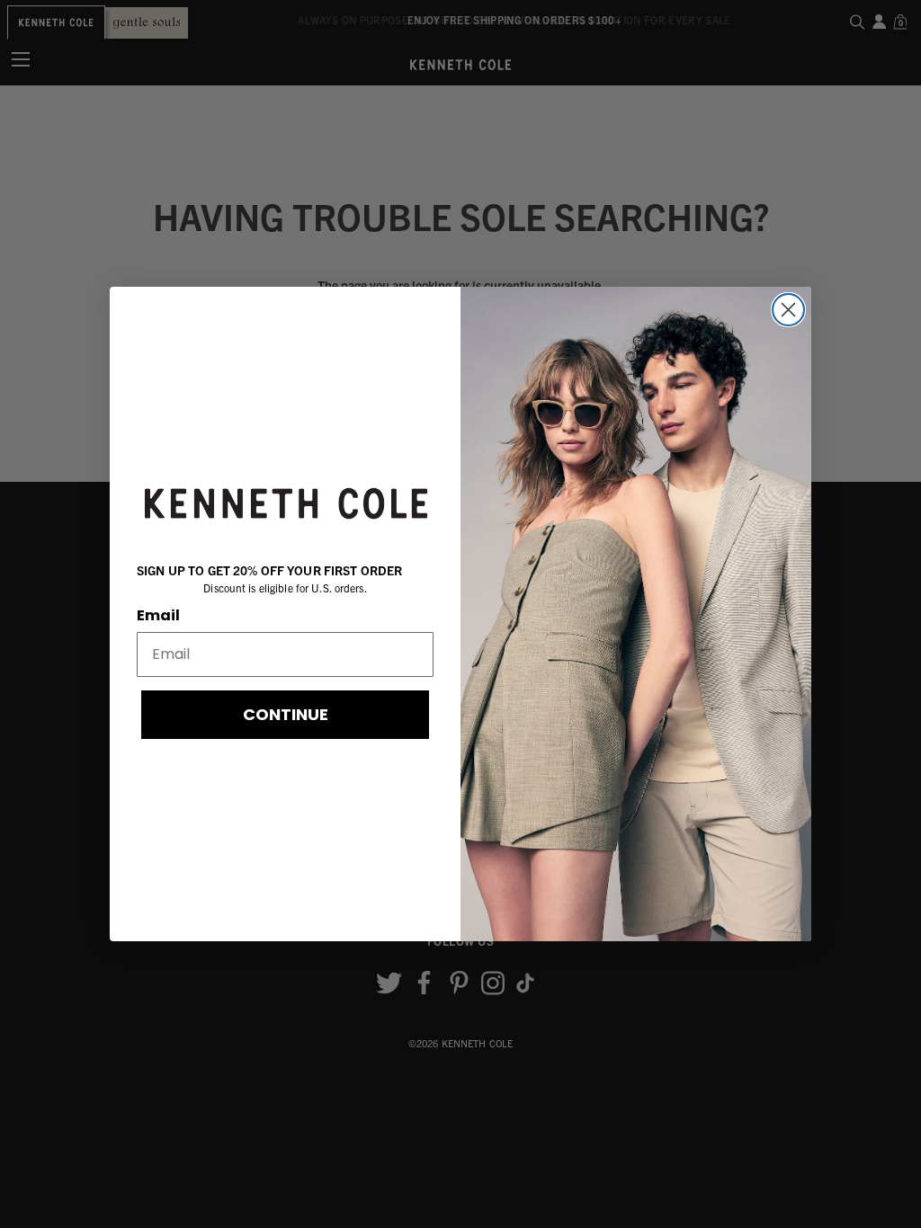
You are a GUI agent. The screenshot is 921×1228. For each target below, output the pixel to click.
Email (158, 615)
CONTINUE (285, 714)
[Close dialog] (788, 309)
